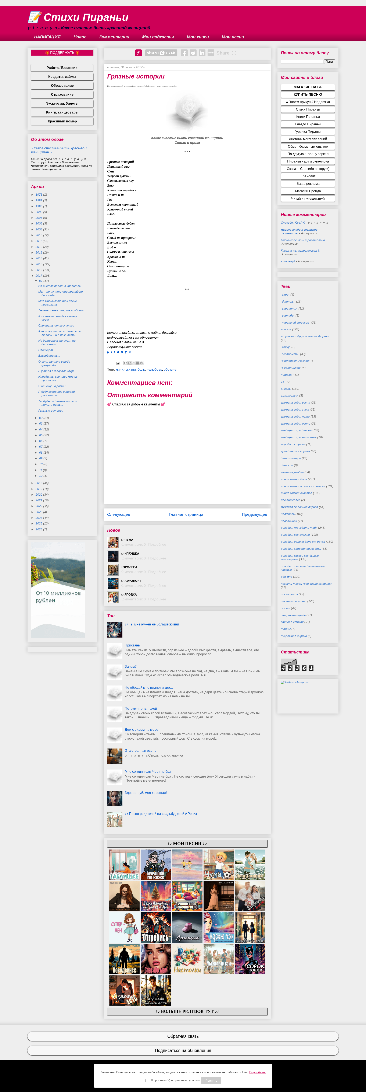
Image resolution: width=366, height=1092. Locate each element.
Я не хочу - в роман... (53, 386)
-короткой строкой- (295, 322)
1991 (39, 200)
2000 (39, 212)
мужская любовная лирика (299, 507)
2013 (39, 252)
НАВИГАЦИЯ (47, 37)
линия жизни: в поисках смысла (303, 486)
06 (41, 441)
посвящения (289, 594)
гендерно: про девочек (297, 430)
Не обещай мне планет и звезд (149, 687)
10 (41, 464)
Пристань (132, 645)
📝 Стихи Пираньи (78, 17)
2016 (39, 270)
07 (41, 446)
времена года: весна (295, 402)
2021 (39, 500)
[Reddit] (193, 52)
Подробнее (157, 544)
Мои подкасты (158, 37)
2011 (39, 241)
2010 (39, 235)
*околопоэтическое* (295, 360)
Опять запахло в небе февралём (54, 363)
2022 (39, 506)
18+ (283, 381)
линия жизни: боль (130, 369)
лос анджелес (290, 500)
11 (41, 470)
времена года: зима (295, 409)
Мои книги (198, 37)
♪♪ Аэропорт (131, 580)
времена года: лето (295, 416)
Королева (129, 567)
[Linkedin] (202, 52)
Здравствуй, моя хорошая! (146, 793)
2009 (39, 229)
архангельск (289, 395)
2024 (39, 517)
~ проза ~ (287, 374)
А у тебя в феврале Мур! (56, 371)
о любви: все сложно (295, 534)
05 (41, 435)
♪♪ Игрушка (130, 553)
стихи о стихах (292, 622)
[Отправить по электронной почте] (125, 363)
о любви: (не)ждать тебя (299, 527)
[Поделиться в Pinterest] (142, 363)
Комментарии (114, 37)
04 (41, 429)
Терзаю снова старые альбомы (60, 310)
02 (41, 417)
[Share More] (211, 52)
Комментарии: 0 (133, 544)
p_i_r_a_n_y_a (119, 351)
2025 (39, 523)
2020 (39, 494)
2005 (39, 217)
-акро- (285, 294)
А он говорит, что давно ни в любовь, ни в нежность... (59, 332)
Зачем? (131, 666)
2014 (39, 258)
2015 (39, 264)
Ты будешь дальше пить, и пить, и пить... (57, 403)
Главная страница (186, 514)
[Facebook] (184, 52)
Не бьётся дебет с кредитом (59, 285)
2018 (39, 483)
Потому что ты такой (141, 708)
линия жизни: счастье (296, 493)
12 (41, 475)
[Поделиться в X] (134, 363)
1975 (39, 194)
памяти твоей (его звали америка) (306, 583)
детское (287, 465)
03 (41, 423)
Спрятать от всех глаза (56, 325)
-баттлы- (288, 301)
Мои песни (233, 37)
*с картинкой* (291, 367)
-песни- (286, 329)
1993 (39, 206)
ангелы (286, 388)
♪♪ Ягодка (129, 594)
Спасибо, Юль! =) (293, 222)
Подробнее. (257, 1072)
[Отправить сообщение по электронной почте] (117, 362)
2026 (39, 529)
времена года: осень (295, 423)
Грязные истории (50, 410)
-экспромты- (290, 354)
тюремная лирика (294, 636)
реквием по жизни (293, 601)
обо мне (170, 369)
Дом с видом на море (141, 729)
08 (41, 452)
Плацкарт (45, 350)
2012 (39, 246)
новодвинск (289, 521)
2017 (39, 275)
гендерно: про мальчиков (298, 437)
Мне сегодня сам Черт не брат (149, 771)
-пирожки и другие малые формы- (305, 336)
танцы (286, 629)
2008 (39, 223)
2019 (39, 489)
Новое (79, 37)
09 (41, 458)
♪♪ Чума (127, 539)
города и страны (293, 444)
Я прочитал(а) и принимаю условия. (176, 1080)
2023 (39, 512)
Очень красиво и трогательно (303, 240)
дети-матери (291, 458)
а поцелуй (288, 261)
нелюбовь (154, 369)
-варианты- (289, 308)
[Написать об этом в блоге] (130, 363)
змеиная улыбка (292, 472)
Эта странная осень (140, 750)
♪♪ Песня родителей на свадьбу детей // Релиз (161, 814)
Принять (211, 1080)
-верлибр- (288, 315)
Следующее (118, 514)
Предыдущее (254, 514)
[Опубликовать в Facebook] (138, 363)
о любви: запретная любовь (301, 548)
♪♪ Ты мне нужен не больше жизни (152, 624)
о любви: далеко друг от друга (303, 541)
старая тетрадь (293, 615)
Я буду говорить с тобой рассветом (56, 393)
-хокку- (286, 347)
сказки (285, 608)
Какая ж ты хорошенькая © (300, 250)
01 (41, 280)
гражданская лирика (295, 451)
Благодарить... (49, 355)
